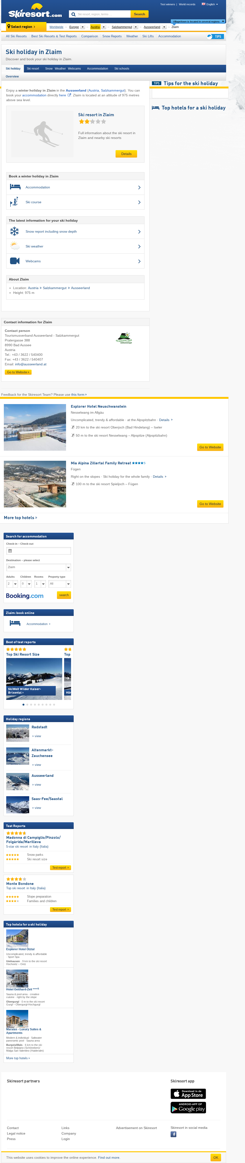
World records (187, 4)
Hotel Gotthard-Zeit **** (22, 989)
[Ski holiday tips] (215, 36)
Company (68, 1133)
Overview (12, 76)
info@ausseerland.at (30, 364)
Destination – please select (23, 560)
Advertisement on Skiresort (136, 1128)
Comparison (89, 36)
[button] (24, 596)
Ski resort (33, 68)
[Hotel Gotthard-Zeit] (17, 978)
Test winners (167, 4)
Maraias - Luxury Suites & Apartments (23, 1031)
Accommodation (169, 36)
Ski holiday (13, 68)
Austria (94, 90)
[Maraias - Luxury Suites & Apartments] (17, 1019)
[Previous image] (9, 677)
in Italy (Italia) (38, 846)
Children (25, 576)
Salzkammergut (113, 90)
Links (65, 1128)
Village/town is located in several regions (196, 21)
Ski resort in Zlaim (96, 115)
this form (77, 394)
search (64, 595)
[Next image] (67, 677)
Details (126, 154)
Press (11, 1139)
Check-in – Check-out (19, 543)
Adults (10, 576)
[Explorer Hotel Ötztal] (17, 938)
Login (65, 1139)
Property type (56, 576)
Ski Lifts (148, 36)
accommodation (34, 95)
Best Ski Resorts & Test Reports (54, 36)
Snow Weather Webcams (63, 68)
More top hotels (19, 518)
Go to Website (17, 372)
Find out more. (109, 1157)
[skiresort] (32, 11)
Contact (13, 1128)
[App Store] (188, 1099)
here (62, 95)
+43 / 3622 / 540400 (27, 355)
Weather (132, 36)
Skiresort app (183, 1081)
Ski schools (121, 68)
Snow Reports (112, 36)
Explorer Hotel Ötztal (20, 949)
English (210, 4)
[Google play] (188, 1112)
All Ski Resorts (16, 36)
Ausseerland (80, 288)
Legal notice (16, 1133)
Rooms (38, 576)
